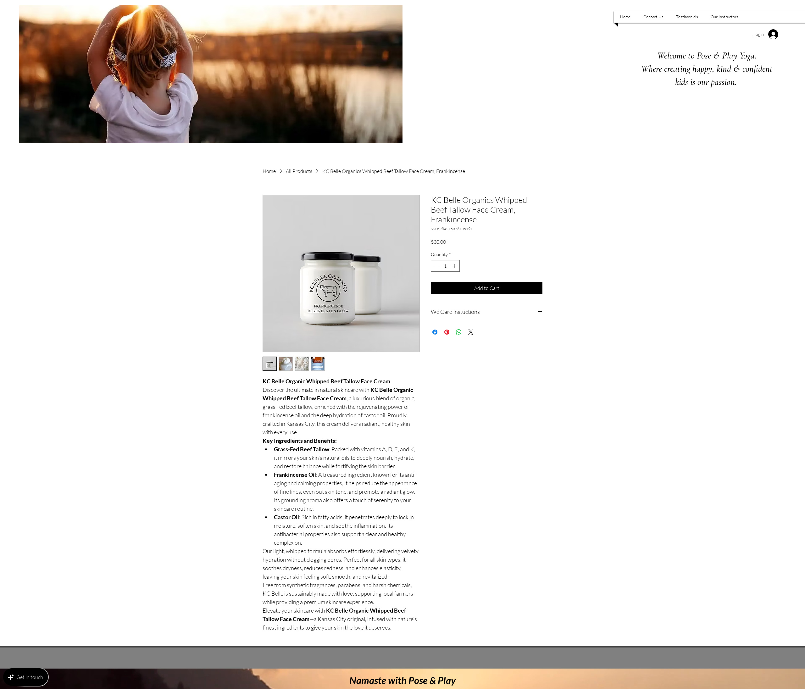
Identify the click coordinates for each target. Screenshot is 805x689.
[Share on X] (471, 332)
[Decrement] (436, 265)
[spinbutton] (445, 265)
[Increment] (455, 265)
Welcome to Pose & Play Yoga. (707, 55)
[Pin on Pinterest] (447, 332)
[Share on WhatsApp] (459, 332)
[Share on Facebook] (435, 332)
